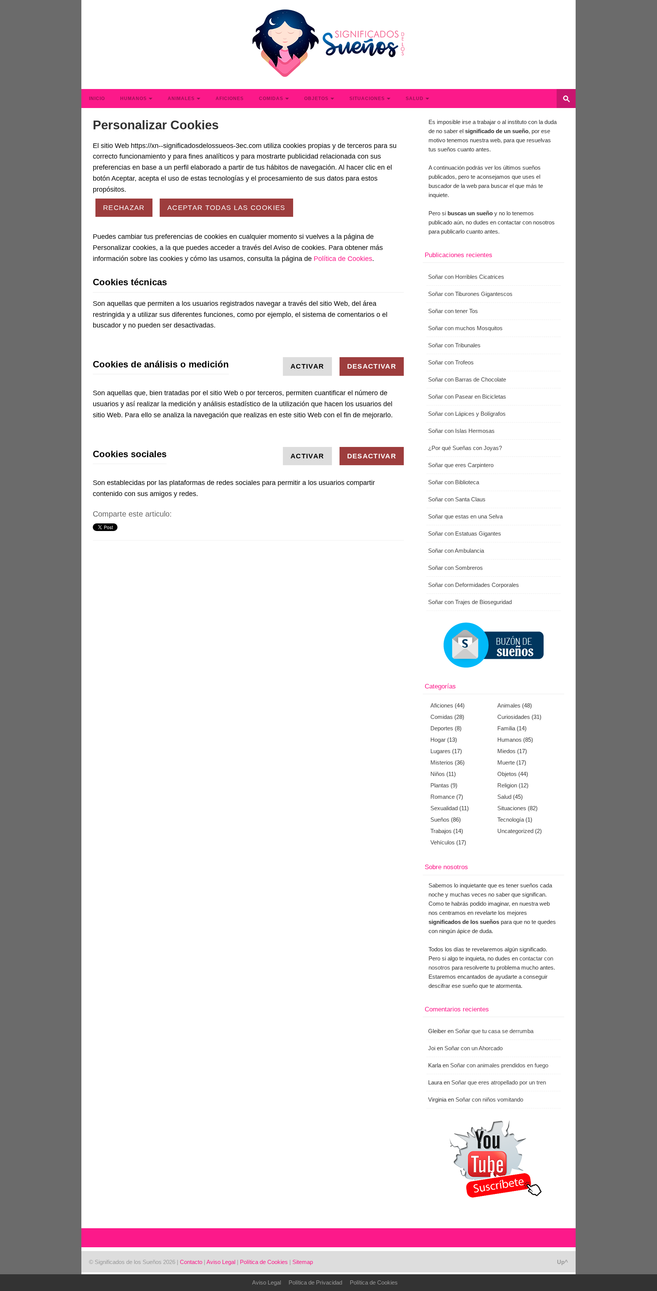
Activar (307, 366)
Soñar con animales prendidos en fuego (499, 1065)
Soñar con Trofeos (451, 362)
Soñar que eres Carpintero (461, 465)
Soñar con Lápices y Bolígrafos (467, 413)
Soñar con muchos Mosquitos (465, 328)
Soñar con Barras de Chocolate (467, 379)
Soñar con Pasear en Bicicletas (467, 396)
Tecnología (510, 819)
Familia (506, 728)
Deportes (441, 728)
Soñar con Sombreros (455, 567)
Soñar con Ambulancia (456, 550)
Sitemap (302, 1262)
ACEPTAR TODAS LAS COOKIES (226, 207)
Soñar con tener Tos (453, 311)
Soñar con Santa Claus (457, 499)
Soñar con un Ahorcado (473, 1048)
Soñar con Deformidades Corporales (473, 585)
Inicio (97, 98)
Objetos (316, 98)
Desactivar (372, 366)
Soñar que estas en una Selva (465, 516)
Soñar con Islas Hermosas (461, 431)
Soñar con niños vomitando (489, 1099)
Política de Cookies (343, 258)
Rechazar (124, 207)
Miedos (506, 751)
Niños (437, 774)
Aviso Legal (220, 1262)
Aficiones (230, 98)
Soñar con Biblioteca (453, 482)
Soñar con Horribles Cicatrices (466, 276)
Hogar (438, 739)
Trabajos (441, 831)
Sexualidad (444, 808)
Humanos (133, 98)
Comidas (271, 98)
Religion (507, 785)
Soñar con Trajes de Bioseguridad (470, 602)
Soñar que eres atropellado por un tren (498, 1082)
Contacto (191, 1262)
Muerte (506, 762)
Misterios (441, 762)
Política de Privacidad (315, 1282)
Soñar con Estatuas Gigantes (464, 533)
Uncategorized (515, 831)
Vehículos (442, 842)
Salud (415, 98)
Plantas (439, 785)
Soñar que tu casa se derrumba (494, 1031)
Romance (442, 796)
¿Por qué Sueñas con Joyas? (465, 448)
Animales (181, 98)
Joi (431, 1048)
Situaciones (367, 98)
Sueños (439, 819)
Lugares (440, 751)
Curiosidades (513, 717)
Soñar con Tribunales (454, 345)
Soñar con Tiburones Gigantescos (470, 294)
